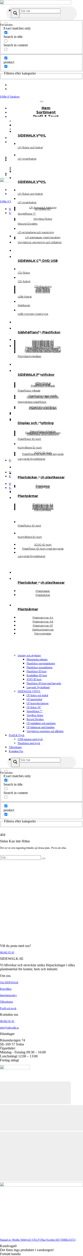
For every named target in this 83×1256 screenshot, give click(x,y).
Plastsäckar (43, 595)
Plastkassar (43, 485)
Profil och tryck (8, 1008)
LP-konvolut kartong (37, 703)
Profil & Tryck (16, 735)
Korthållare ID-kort (37, 675)
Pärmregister (42, 633)
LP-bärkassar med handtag (40, 727)
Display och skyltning (29, 655)
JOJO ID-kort (34, 679)
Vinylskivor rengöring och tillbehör (45, 731)
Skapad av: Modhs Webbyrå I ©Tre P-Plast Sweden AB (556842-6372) (37, 1239)
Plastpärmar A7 (43, 507)
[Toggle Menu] (41, 101)
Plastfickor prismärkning (39, 667)
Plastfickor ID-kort (36, 671)
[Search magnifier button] (15, 13)
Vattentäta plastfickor (43, 407)
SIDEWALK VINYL (29, 691)
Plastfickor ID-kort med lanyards (44, 683)
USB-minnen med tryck (30, 739)
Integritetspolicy (8, 995)
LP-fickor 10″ (34, 707)
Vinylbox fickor (35, 715)
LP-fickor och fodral (37, 695)
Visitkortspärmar (43, 508)
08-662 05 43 (7, 952)
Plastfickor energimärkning (41, 663)
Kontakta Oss (16, 751)
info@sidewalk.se (9, 1027)
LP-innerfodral (34, 699)
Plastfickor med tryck (29, 743)
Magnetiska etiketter (37, 659)
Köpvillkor (6, 988)
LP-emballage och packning (41, 723)
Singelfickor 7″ (34, 711)
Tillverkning (15, 747)
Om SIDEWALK (9, 982)
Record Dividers (35, 719)
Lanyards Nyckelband (38, 687)
